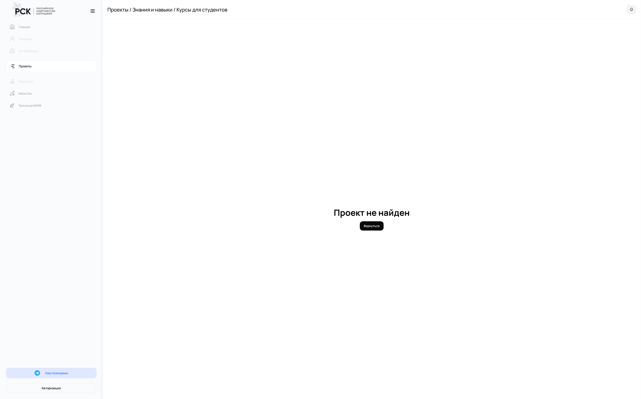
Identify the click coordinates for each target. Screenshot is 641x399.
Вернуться (372, 226)
